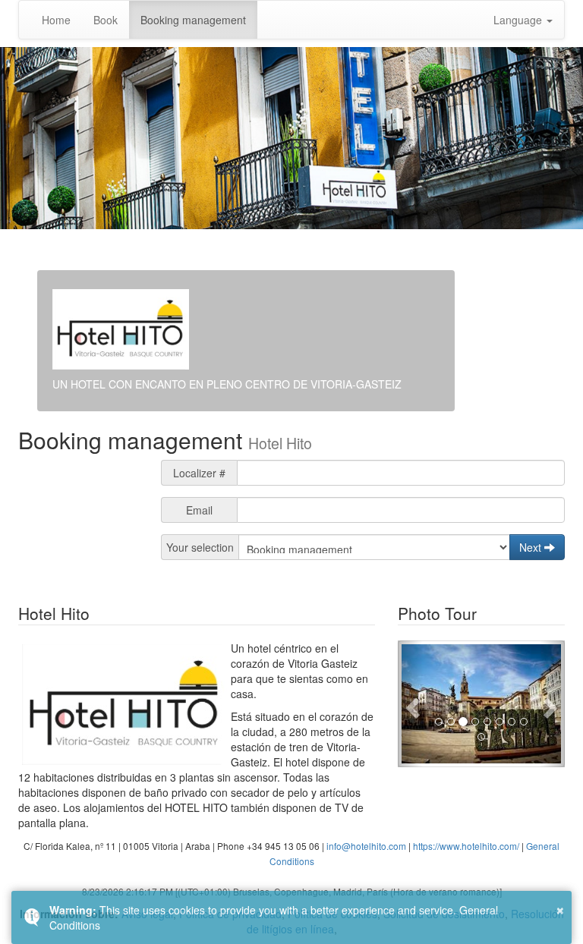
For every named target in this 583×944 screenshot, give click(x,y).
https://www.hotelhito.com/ (466, 845)
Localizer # (199, 472)
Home (56, 19)
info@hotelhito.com (366, 845)
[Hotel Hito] (481, 704)
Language (519, 19)
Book (105, 19)
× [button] (560, 908)
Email (199, 510)
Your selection (200, 547)
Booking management (193, 19)
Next (531, 547)
